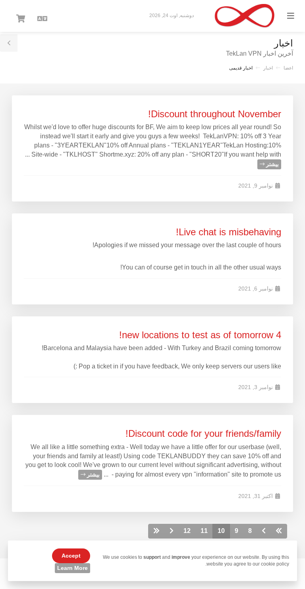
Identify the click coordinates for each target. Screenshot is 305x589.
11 (204, 530)
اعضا (288, 68)
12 (187, 530)
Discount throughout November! (214, 113)
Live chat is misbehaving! (228, 232)
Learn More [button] (72, 568)
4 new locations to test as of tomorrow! (200, 334)
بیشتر (271, 164)
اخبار (268, 68)
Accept (71, 555)
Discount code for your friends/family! (203, 433)
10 (221, 530)
